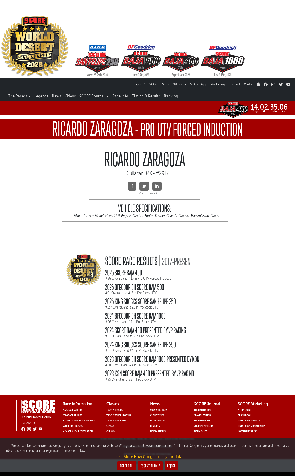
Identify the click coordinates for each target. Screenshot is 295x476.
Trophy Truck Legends (118, 415)
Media (248, 84)
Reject (171, 465)
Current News (157, 415)
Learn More (123, 456)
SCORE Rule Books (73, 425)
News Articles (158, 431)
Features (155, 425)
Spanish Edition (202, 415)
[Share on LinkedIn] (157, 186)
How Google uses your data (158, 456)
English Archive (203, 420)
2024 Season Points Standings (79, 420)
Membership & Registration (78, 431)
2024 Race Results (72, 415)
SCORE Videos (157, 420)
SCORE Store (177, 84)
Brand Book (244, 415)
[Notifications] (258, 83)
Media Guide (200, 431)
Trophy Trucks (114, 410)
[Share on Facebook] (132, 186)
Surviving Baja (158, 410)
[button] (19, 95)
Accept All (127, 465)
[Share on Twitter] (144, 186)
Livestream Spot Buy (249, 420)
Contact (234, 84)
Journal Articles (203, 425)
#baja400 (138, 84)
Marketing (217, 84)
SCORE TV (156, 84)
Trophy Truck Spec (116, 420)
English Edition (202, 410)
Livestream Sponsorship (251, 425)
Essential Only (150, 465)
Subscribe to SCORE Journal (37, 417)
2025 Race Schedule (73, 410)
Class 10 (111, 431)
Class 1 (110, 425)
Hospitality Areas (247, 431)
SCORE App (198, 84)
